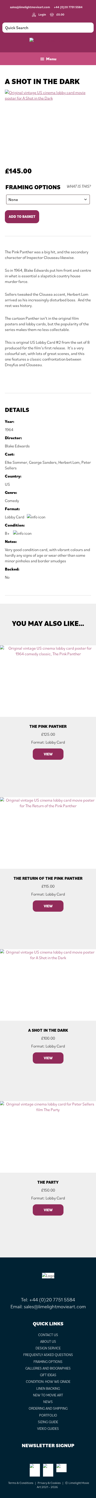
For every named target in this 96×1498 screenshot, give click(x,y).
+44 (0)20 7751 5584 (68, 7)
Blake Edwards (17, 445)
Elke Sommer (16, 462)
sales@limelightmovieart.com (30, 7)
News (48, 1401)
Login (42, 14)
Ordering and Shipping (48, 1408)
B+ (7, 533)
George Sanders (43, 462)
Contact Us (48, 1335)
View (48, 754)
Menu (51, 58)
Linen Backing (48, 1388)
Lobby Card (14, 516)
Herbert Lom (69, 462)
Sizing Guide (48, 1422)
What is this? (79, 186)
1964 (9, 429)
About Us (48, 1341)
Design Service (48, 1348)
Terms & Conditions (20, 1483)
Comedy (12, 500)
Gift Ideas (48, 1375)
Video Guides (48, 1428)
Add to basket (22, 216)
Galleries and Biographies (48, 1368)
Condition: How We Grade (48, 1381)
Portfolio (48, 1415)
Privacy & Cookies (49, 1483)
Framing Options (32, 187)
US (7, 484)
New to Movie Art (48, 1395)
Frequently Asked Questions (48, 1354)
